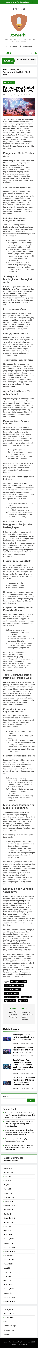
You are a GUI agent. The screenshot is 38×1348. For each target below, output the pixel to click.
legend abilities (10, 1001)
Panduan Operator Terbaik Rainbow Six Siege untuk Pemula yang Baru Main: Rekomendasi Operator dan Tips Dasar (20, 1115)
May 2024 (7, 1276)
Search (6, 1096)
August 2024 (8, 1264)
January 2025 (8, 1243)
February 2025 (9, 1239)
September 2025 (9, 1218)
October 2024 (8, 1256)
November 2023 (9, 1301)
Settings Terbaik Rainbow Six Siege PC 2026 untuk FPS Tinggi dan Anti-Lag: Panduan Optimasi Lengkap (19, 1124)
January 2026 (8, 1201)
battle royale (26, 997)
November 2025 (9, 1210)
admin (7, 95)
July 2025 (7, 1226)
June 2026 (7, 1181)
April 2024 (7, 1281)
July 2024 (7, 1268)
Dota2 (6, 1322)
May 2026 (7, 1185)
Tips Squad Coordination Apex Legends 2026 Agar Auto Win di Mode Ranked (23, 1049)
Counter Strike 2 (9, 1317)
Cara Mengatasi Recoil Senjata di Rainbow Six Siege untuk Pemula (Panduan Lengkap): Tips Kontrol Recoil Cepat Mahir (19, 1132)
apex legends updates (12, 989)
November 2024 (9, 1251)
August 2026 (8, 1172)
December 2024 (9, 1247)
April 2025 (7, 1231)
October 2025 (8, 1214)
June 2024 (7, 1272)
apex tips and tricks (12, 997)
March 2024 (8, 1285)
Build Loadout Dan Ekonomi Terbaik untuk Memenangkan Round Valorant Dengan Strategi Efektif (19, 1147)
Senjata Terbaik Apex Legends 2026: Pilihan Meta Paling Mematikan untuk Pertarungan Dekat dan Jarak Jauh (23, 1065)
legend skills (23, 1001)
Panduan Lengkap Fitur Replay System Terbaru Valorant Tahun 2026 (17, 2)
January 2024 (8, 1293)
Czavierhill (19, 35)
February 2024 (9, 1289)
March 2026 (8, 1193)
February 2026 (9, 1197)
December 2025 (9, 1206)
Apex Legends (9, 83)
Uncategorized (9, 1330)
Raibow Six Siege (10, 1326)
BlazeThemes (23, 1344)
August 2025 (8, 1222)
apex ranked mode (11, 993)
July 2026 (7, 1176)
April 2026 (7, 1189)
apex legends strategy (18, 982)
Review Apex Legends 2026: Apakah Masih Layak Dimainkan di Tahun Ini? (24, 1037)
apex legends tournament (14, 985)
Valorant (7, 1334)
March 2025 (8, 1235)
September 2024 (9, 1260)
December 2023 (9, 1297)
